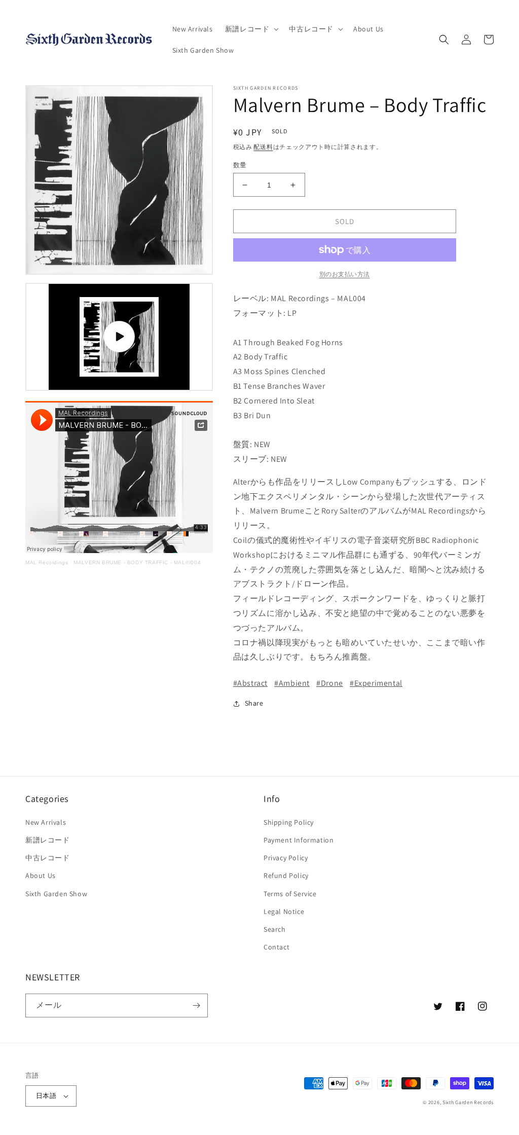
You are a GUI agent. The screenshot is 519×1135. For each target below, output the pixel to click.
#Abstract (250, 683)
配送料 (263, 147)
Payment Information (298, 840)
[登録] (196, 1005)
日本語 (46, 1095)
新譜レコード (47, 840)
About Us (40, 875)
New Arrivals (45, 822)
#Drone (329, 683)
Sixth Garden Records (468, 1102)
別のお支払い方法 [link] (344, 274)
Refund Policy (286, 875)
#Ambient (292, 683)
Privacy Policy (286, 857)
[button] (251, 29)
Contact (276, 946)
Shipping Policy (289, 822)
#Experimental (376, 683)
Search (275, 929)
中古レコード (47, 857)
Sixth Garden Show (56, 893)
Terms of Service (290, 893)
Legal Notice (284, 911)
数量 (240, 165)
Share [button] (254, 703)
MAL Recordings (46, 562)
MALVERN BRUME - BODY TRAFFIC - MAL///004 (137, 562)
